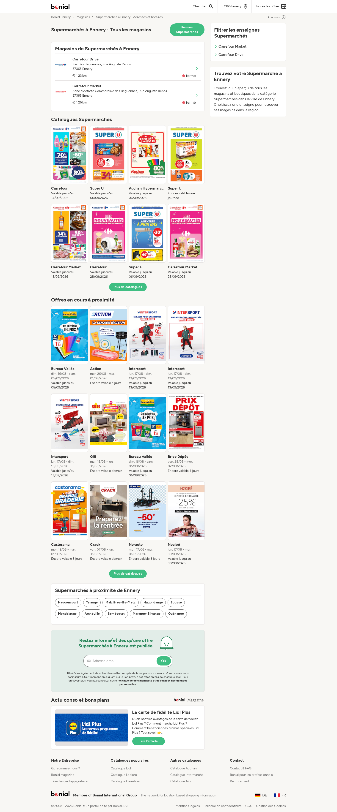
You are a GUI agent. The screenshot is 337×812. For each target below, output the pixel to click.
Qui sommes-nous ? (65, 768)
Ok (163, 661)
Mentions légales (188, 806)
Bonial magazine (62, 775)
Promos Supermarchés (187, 29)
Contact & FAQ (240, 768)
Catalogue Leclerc (124, 775)
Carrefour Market (232, 46)
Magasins (83, 17)
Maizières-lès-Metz (120, 602)
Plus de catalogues (128, 287)
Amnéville (92, 614)
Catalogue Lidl (121, 768)
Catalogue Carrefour (125, 781)
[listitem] (69, 162)
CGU (248, 806)
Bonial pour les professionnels (251, 775)
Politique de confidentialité (223, 806)
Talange (92, 602)
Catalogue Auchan (183, 768)
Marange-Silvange (147, 614)
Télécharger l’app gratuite (69, 781)
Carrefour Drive (230, 54)
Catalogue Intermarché (187, 775)
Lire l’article (148, 741)
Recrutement (239, 781)
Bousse (176, 602)
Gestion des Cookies (271, 806)
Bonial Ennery (61, 17)
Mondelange (67, 614)
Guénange (176, 614)
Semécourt (116, 614)
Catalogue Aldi (180, 781)
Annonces (274, 17)
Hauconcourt (68, 602)
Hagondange (153, 602)
